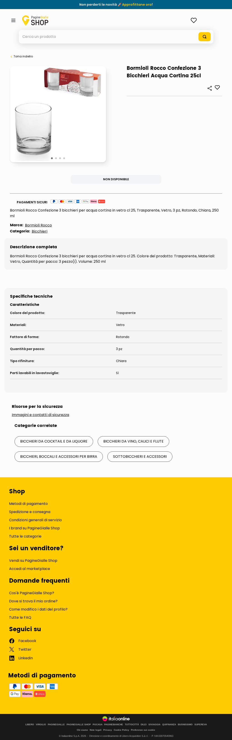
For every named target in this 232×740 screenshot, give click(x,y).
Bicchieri (39, 231)
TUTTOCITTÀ (132, 724)
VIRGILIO (41, 724)
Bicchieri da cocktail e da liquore (53, 441)
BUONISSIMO (185, 724)
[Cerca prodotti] (204, 36)
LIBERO (29, 724)
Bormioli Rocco (38, 225)
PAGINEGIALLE (56, 724)
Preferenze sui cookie (143, 730)
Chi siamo (82, 730)
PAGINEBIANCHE (113, 724)
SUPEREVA (200, 724)
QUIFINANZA (169, 724)
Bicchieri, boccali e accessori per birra (58, 456)
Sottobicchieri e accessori (140, 456)
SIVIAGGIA (154, 724)
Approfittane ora (137, 4)
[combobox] (116, 37)
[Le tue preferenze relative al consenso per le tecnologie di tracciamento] (224, 732)
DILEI (144, 724)
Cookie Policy (121, 730)
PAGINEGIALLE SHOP (79, 724)
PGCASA (97, 724)
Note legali (96, 730)
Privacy (107, 730)
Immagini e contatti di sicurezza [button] (40, 415)
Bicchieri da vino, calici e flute (133, 441)
